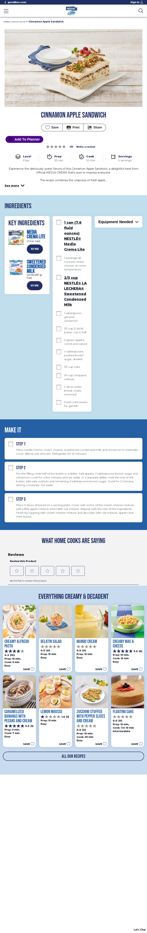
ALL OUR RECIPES (73, 756)
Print (76, 127)
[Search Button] (141, 10)
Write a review (85, 147)
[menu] (6, 11)
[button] (14, 186)
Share (97, 127)
